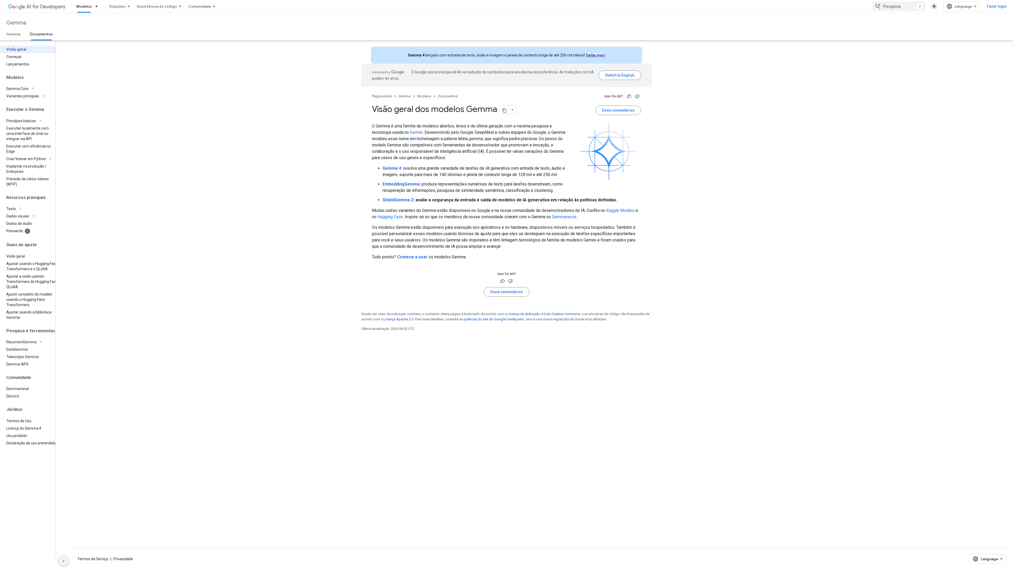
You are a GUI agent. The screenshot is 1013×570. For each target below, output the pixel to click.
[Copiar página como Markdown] (504, 109)
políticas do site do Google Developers (494, 319)
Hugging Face (390, 216)
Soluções (117, 6)
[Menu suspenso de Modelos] (98, 6)
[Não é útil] (637, 96)
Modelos (84, 6)
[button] (32, 88)
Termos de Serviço (92, 559)
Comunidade (199, 6)
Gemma (16, 23)
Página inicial (382, 96)
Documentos (41, 34)
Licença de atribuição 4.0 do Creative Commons (544, 314)
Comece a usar (412, 256)
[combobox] (898, 6)
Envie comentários (618, 110)
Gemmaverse (564, 216)
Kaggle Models (620, 210)
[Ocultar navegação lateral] (63, 560)
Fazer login (997, 6)
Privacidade (123, 559)
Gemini (416, 132)
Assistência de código (157, 6)
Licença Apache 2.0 (398, 319)
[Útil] (629, 96)
